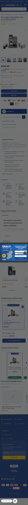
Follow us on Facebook (21, 258)
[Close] (17, 499)
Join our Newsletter (20, 253)
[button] (25, 253)
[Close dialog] (26, 245)
